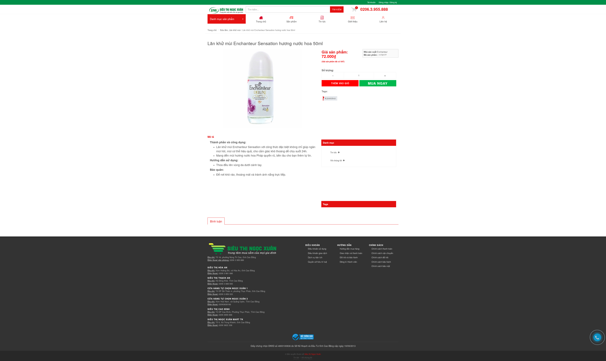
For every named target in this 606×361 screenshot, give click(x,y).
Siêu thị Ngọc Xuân (312, 354)
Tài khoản (371, 2)
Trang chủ (212, 30)
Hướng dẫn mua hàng (349, 248)
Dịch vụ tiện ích (315, 257)
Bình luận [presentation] (216, 221)
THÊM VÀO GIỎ (340, 83)
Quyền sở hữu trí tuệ (317, 261)
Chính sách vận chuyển (382, 253)
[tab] (216, 221)
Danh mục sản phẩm (222, 19)
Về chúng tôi (336, 160)
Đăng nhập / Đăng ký (388, 2)
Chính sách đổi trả (379, 257)
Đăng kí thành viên (348, 261)
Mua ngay (378, 83)
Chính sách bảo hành (381, 261)
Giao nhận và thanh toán (351, 253)
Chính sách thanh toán (381, 248)
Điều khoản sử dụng (317, 248)
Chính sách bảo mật (380, 266)
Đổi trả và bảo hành (349, 257)
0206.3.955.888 (373, 9)
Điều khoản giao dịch (317, 253)
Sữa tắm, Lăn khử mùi (230, 30)
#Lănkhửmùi (330, 98)
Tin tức (333, 152)
